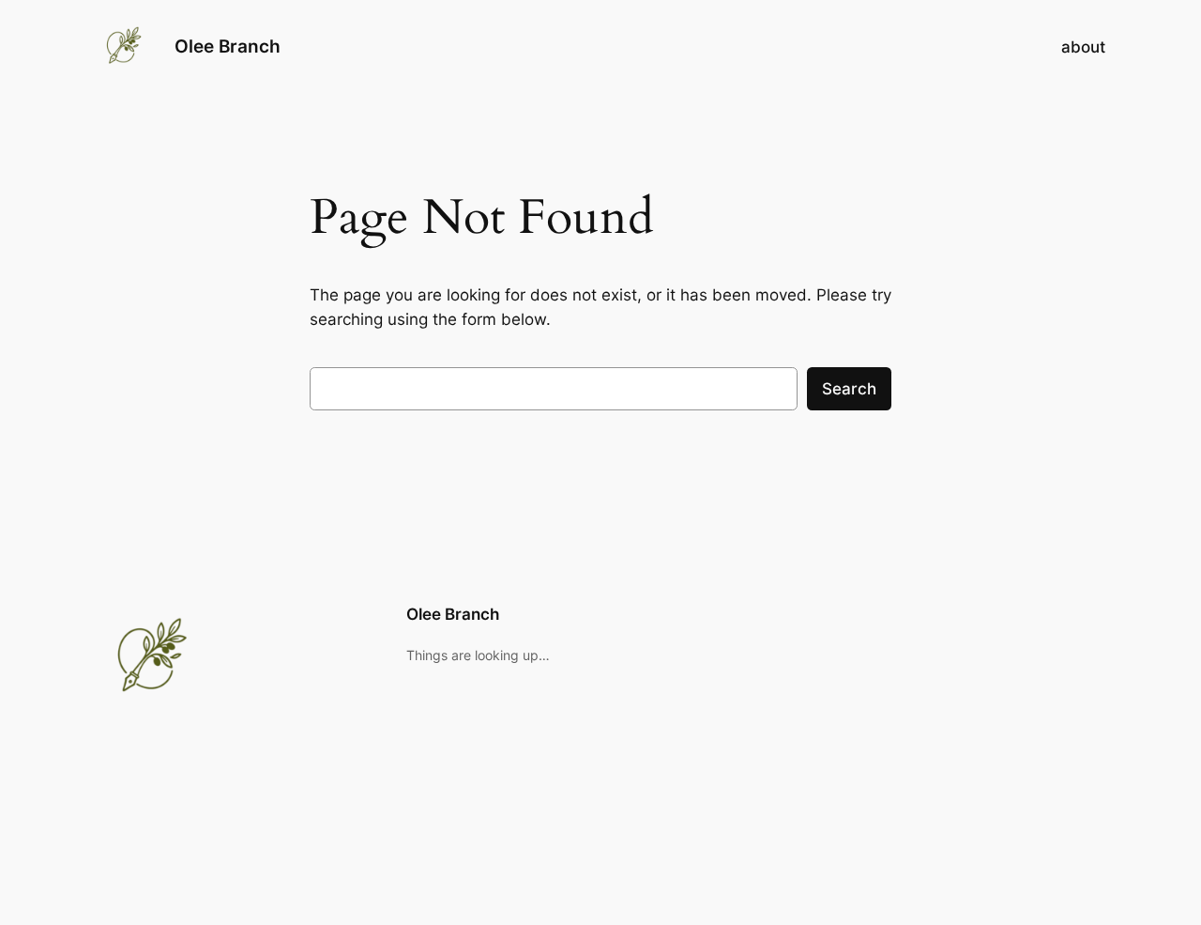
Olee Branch (228, 46)
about (1083, 47)
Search (849, 388)
